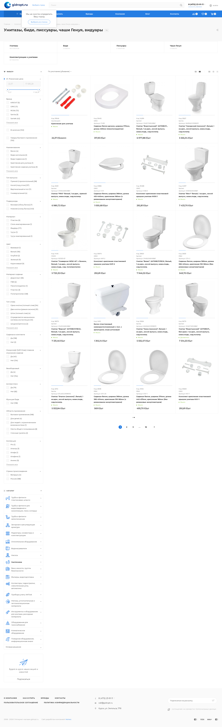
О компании (10, 698)
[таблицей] (217, 71)
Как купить (29, 698)
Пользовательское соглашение (21, 703)
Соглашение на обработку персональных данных (194, 709)
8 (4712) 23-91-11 (196, 4)
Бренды (45, 698)
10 (146, 427)
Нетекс (68, 719)
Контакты (60, 698)
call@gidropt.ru (106, 703)
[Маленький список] (195, 71)
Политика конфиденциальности (62, 703)
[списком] (213, 71)
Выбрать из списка (39, 22)
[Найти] (181, 5)
